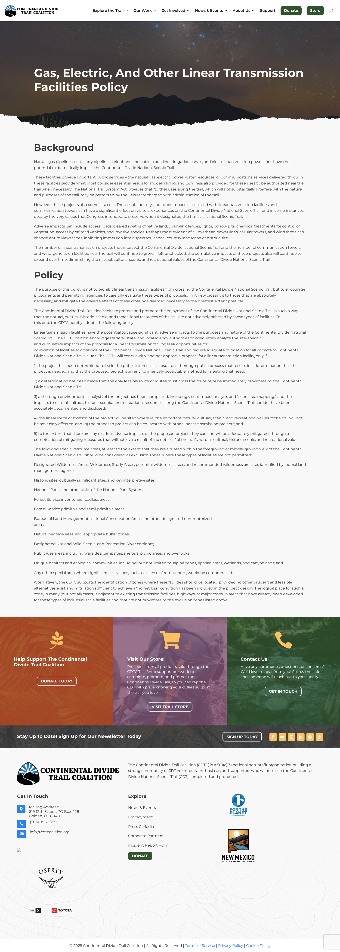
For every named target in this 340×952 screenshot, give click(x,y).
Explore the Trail (108, 10)
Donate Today (56, 681)
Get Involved (173, 10)
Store (315, 10)
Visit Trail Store (170, 707)
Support (267, 10)
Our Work (142, 10)
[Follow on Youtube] (282, 737)
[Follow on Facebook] (273, 737)
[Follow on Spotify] (310, 737)
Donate (291, 10)
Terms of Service (200, 945)
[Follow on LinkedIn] (300, 737)
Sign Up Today (242, 737)
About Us (241, 10)
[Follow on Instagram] (291, 737)
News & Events (209, 10)
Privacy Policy (230, 945)
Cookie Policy (258, 945)
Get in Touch (283, 691)
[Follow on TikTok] (319, 737)
